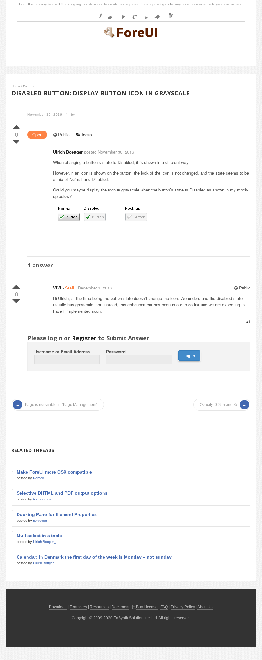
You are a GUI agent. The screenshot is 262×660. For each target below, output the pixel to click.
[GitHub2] (120, 14)
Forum (27, 86)
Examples (78, 607)
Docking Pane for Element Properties (57, 514)
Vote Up (16, 126)
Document (120, 607)
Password (116, 352)
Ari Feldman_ (43, 499)
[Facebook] (96, 14)
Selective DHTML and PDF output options (62, 493)
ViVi (57, 288)
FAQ (164, 607)
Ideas (86, 134)
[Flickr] (108, 14)
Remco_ (39, 478)
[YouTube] (167, 14)
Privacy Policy (183, 607)
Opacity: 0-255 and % (218, 404)
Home (16, 86)
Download (58, 607)
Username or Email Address (62, 352)
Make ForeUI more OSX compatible (54, 472)
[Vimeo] (155, 14)
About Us (205, 607)
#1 (248, 322)
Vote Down (16, 140)
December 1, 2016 (95, 288)
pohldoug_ (41, 520)
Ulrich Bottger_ (44, 542)
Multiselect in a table (39, 535)
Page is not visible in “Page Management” (61, 404)
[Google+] (132, 14)
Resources (99, 607)
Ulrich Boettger (68, 152)
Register (84, 338)
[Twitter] (144, 14)
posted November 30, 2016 (109, 152)
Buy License (147, 607)
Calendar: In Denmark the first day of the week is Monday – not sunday (94, 556)
